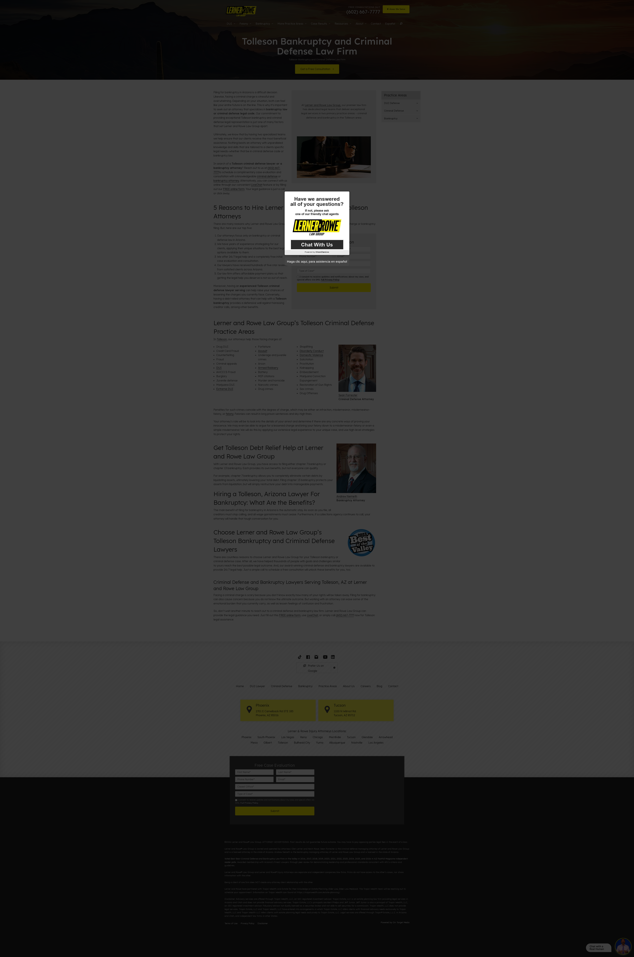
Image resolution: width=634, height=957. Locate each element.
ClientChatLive (322, 252)
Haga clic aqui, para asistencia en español (317, 261)
